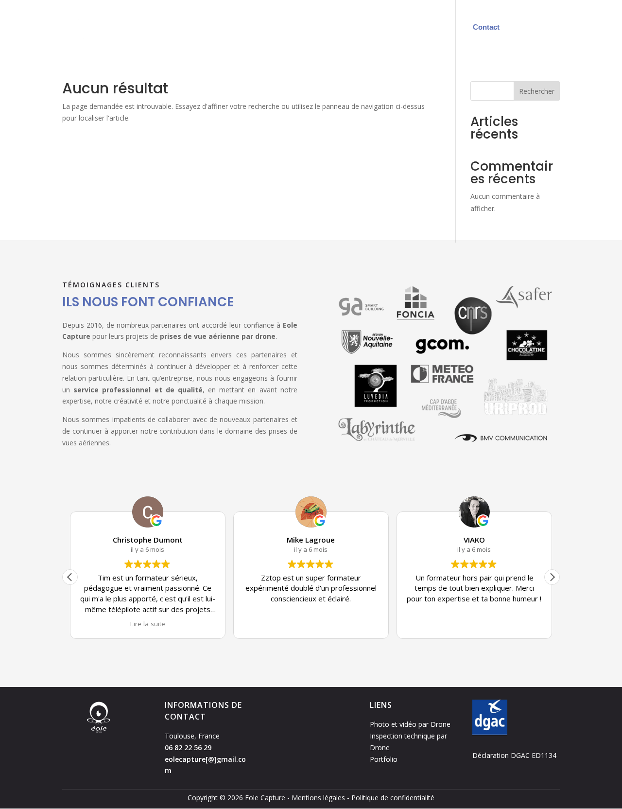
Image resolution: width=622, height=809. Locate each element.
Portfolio (391, 27)
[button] (552, 577)
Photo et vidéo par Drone (410, 724)
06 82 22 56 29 (188, 747)
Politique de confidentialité (392, 797)
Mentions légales (318, 797)
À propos (434, 27)
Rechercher (536, 91)
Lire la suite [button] (147, 623)
